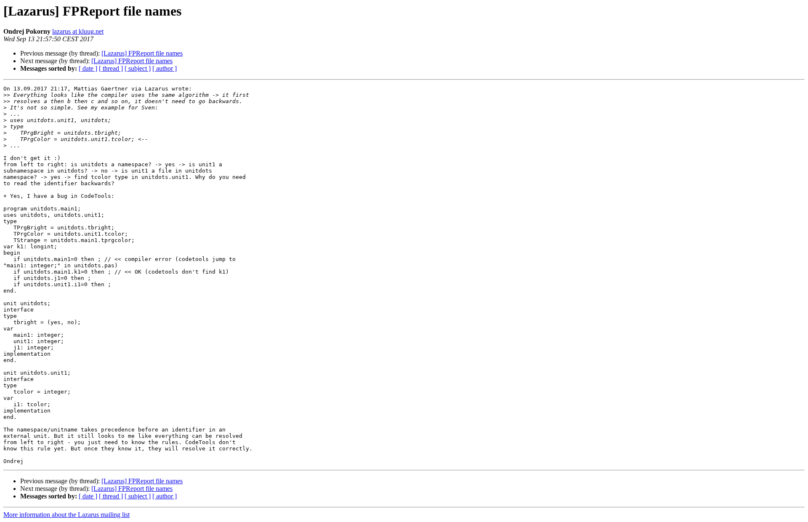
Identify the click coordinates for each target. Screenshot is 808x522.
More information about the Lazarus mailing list (66, 514)
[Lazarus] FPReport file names (142, 53)
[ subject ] (138, 68)
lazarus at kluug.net (78, 31)
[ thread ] (111, 68)
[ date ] (88, 68)
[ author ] (164, 68)
